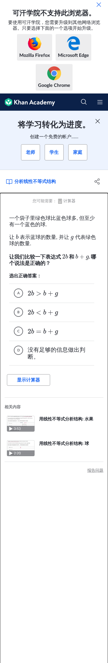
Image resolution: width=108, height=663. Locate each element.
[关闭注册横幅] (97, 121)
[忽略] (98, 4)
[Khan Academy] (27, 102)
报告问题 (95, 471)
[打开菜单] (99, 102)
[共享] (97, 181)
